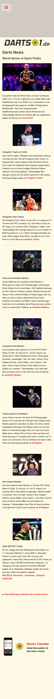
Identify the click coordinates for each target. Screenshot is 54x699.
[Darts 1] (27, 46)
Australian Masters (40, 307)
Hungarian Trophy (35, 177)
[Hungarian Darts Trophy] (27, 135)
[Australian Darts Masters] (27, 261)
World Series (27, 118)
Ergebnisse (7, 578)
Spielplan (40, 575)
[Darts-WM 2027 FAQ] (27, 529)
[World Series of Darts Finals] (27, 77)
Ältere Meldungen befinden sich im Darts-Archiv (26, 594)
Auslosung (29, 575)
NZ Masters (37, 442)
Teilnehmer (18, 575)
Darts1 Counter (38, 644)
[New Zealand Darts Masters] (27, 396)
